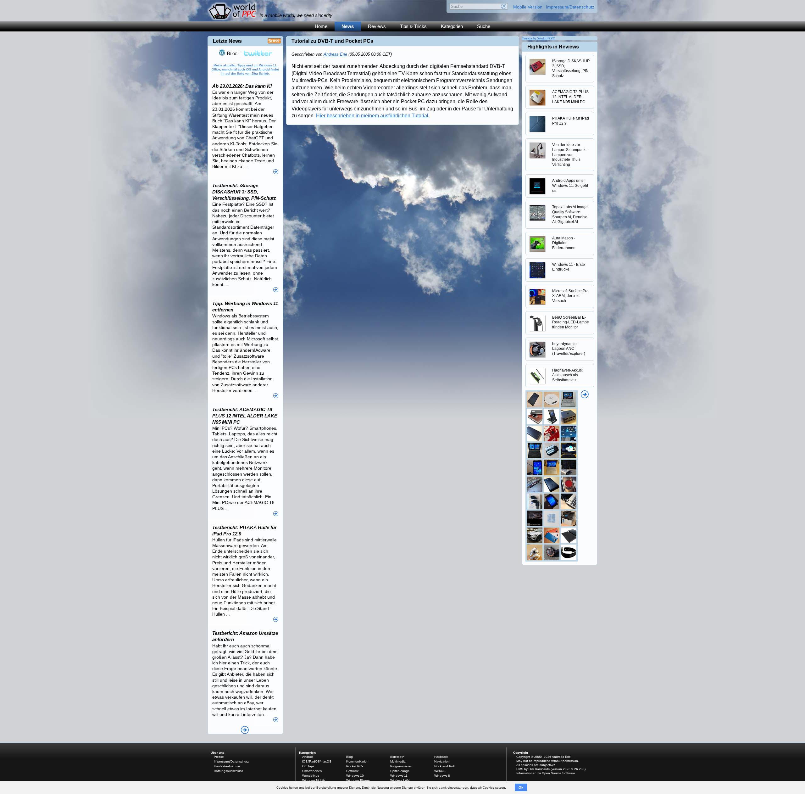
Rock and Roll (444, 766)
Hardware (441, 756)
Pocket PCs (354, 766)
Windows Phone (358, 780)
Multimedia (398, 761)
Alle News (245, 730)
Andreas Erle (335, 54)
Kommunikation (357, 761)
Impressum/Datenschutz (570, 6)
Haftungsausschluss (228, 771)
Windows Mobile (313, 780)
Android (308, 756)
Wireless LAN (399, 780)
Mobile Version (527, 6)
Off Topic (308, 766)
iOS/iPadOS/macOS (316, 761)
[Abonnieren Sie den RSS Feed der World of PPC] (274, 42)
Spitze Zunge (400, 771)
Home (321, 26)
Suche (483, 26)
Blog (231, 53)
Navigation (442, 761)
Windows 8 (442, 775)
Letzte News (227, 41)
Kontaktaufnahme (227, 766)
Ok (521, 787)
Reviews (377, 26)
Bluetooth (397, 756)
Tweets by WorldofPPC (538, 38)
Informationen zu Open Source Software (545, 773)
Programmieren (401, 766)
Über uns (218, 752)
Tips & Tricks (413, 26)
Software (352, 771)
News (347, 26)
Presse (219, 756)
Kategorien (452, 26)
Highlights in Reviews (553, 46)
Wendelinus (310, 775)
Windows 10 (355, 775)
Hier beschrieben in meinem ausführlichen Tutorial (372, 115)
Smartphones (312, 771)
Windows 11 (399, 775)
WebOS (440, 771)
